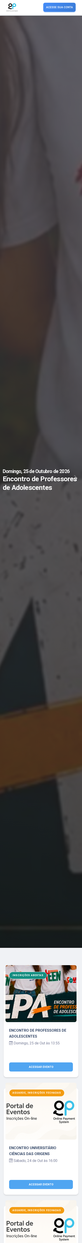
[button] (6, 482)
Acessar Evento (41, 1067)
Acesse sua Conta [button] (59, 7)
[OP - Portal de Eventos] (12, 7)
